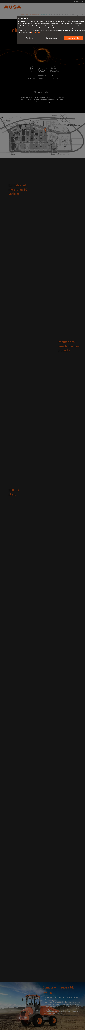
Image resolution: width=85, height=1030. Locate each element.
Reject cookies (51, 38)
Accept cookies (73, 38)
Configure (29, 38)
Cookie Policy (35, 32)
